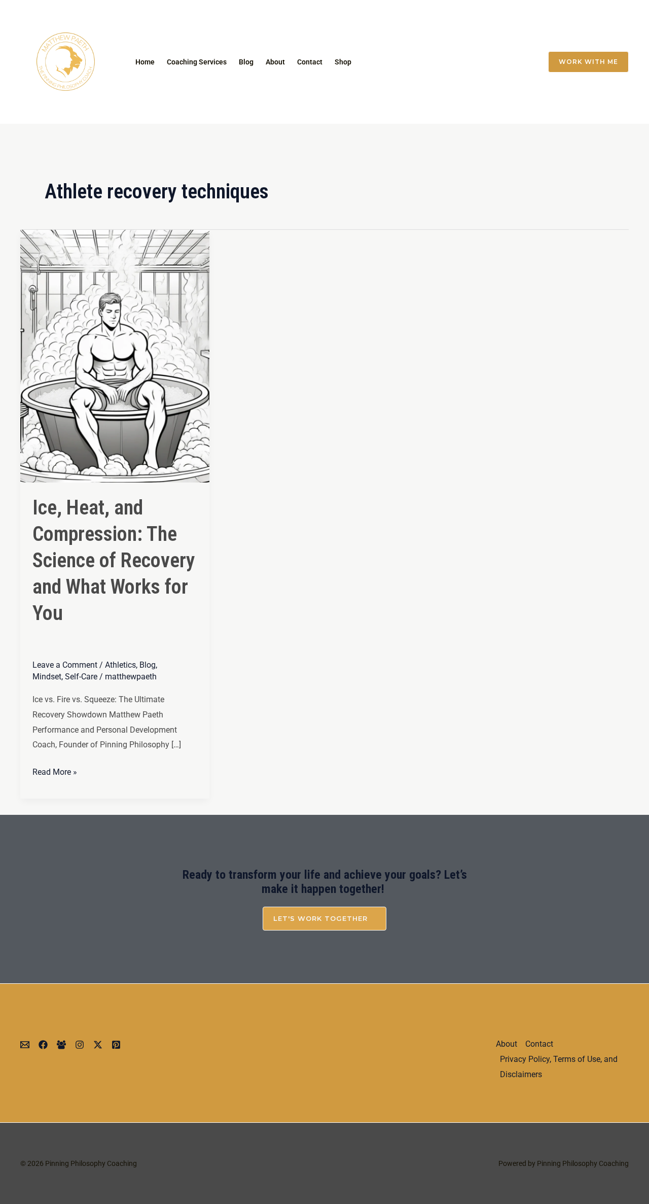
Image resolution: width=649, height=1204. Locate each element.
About (275, 62)
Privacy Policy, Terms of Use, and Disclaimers (559, 1066)
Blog (246, 62)
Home (145, 62)
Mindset (46, 676)
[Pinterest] (116, 1044)
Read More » (54, 771)
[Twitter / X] (478, 61)
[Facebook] (499, 61)
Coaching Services (197, 62)
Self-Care (81, 676)
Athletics (120, 665)
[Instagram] (457, 61)
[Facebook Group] (521, 61)
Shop (343, 62)
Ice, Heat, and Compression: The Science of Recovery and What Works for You (113, 560)
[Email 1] (436, 61)
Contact (309, 62)
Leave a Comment (64, 665)
